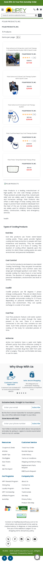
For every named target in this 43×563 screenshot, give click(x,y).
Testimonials (26, 492)
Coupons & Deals (8, 448)
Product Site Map (28, 503)
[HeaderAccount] (37, 9)
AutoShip (5, 499)
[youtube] (34, 539)
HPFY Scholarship (8, 492)
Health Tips (6, 455)
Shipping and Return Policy (31, 462)
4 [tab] (24, 393)
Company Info (28, 476)
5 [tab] (26, 393)
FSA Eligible (6, 458)
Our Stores (25, 488)
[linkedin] (28, 539)
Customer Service (29, 442)
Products (6, 32)
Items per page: (8, 37)
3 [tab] (21, 393)
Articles (5, 451)
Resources (6, 442)
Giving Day (6, 485)
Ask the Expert (7, 469)
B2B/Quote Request (29, 471)
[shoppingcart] (41, 9)
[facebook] (15, 539)
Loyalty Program (8, 488)
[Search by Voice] (36, 15)
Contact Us (26, 485)
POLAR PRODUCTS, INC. (10, 27)
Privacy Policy (27, 499)
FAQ (3, 465)
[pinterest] (8, 544)
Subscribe (36, 407)
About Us (25, 481)
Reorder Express (27, 451)
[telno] (34, 9)
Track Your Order (28, 448)
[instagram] (21, 539)
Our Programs (8, 476)
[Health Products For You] (16, 10)
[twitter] (8, 539)
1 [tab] (17, 393)
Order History (26, 455)
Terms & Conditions (29, 458)
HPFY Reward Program (10, 481)
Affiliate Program (8, 496)
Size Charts (6, 462)
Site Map (25, 496)
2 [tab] (19, 393)
